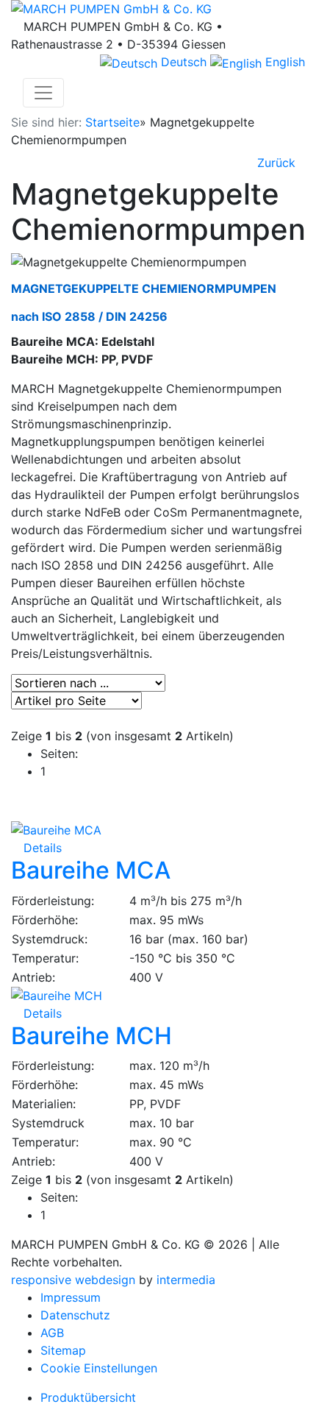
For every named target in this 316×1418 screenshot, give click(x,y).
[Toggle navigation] (43, 92)
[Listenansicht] (13, 718)
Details (41, 847)
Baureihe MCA (90, 870)
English (283, 61)
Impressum (70, 1297)
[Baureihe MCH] (158, 995)
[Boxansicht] (16, 718)
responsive (41, 1279)
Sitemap (63, 1350)
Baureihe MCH (91, 1035)
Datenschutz (75, 1315)
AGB (52, 1332)
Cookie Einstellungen (98, 1368)
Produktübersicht (88, 1397)
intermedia (186, 1279)
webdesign (105, 1279)
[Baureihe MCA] (158, 830)
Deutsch (182, 61)
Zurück (274, 162)
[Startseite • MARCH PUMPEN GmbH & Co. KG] (158, 9)
